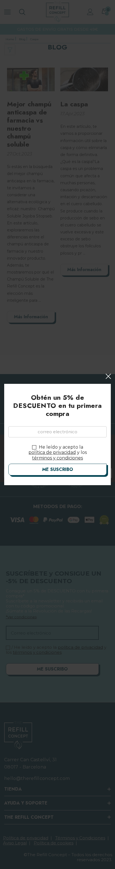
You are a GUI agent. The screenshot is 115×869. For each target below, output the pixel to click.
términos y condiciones (57, 458)
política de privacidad (52, 452)
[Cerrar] (108, 376)
